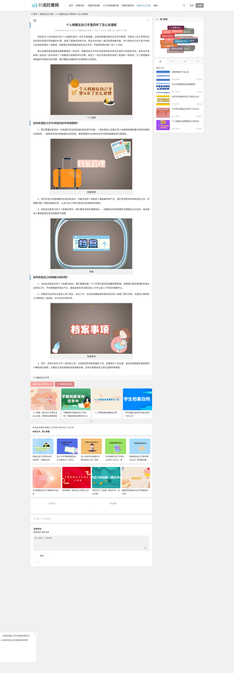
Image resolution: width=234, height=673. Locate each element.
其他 (155, 5)
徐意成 (41, 427)
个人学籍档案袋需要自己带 (105, 412)
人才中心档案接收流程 (176, 45)
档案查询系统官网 (171, 42)
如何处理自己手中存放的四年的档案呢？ (17, 636)
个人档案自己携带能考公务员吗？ (186, 121)
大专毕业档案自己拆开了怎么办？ (186, 109)
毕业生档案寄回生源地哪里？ (184, 84)
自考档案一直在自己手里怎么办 (75, 490)
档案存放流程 (176, 35)
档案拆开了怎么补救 (173, 29)
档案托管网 (48, 5)
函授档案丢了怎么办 (180, 72)
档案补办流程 (190, 42)
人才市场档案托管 (111, 5)
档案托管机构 (128, 5)
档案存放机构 (167, 35)
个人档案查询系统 (190, 34)
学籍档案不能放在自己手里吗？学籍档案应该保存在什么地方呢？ (75, 415)
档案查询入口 (178, 50)
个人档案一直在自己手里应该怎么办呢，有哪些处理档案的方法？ (45, 415)
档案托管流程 (94, 5)
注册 (200, 5)
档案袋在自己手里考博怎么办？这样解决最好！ (114, 459)
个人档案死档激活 (169, 39)
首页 (71, 5)
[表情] (145, 548)
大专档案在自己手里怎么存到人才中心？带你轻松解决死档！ (90, 459)
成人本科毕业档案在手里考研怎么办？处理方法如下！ (66, 459)
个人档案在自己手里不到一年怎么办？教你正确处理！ (138, 459)
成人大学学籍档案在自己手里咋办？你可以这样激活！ (42, 459)
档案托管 (80, 5)
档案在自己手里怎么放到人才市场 (186, 38)
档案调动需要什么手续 (187, 47)
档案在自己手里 (143, 5)
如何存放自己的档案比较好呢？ (16, 640)
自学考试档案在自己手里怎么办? (185, 96)
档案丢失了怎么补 (182, 29)
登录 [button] (192, 5)
